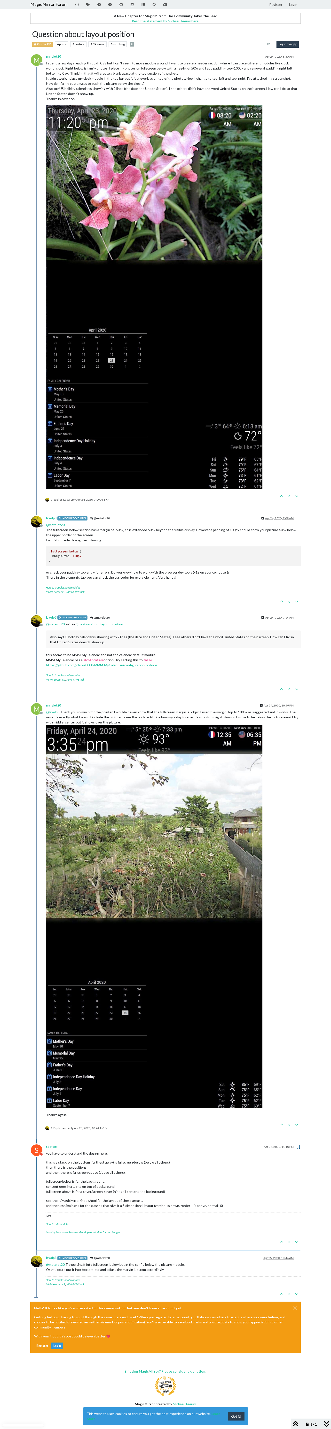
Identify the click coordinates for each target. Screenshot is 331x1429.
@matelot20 (101, 518)
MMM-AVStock (75, 592)
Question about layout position (99, 624)
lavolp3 (51, 518)
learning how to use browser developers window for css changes (83, 1232)
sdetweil (52, 1147)
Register (42, 1346)
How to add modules (58, 1224)
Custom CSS (44, 44)
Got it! (236, 1416)
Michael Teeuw (184, 1404)
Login (57, 1346)
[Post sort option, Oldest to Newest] (269, 44)
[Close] (295, 1308)
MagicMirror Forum (49, 4)
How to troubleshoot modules (63, 587)
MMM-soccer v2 (55, 592)
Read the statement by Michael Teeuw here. (165, 21)
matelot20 (53, 56)
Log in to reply (288, 44)
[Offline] (38, 521)
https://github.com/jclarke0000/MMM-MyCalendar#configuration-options (102, 665)
